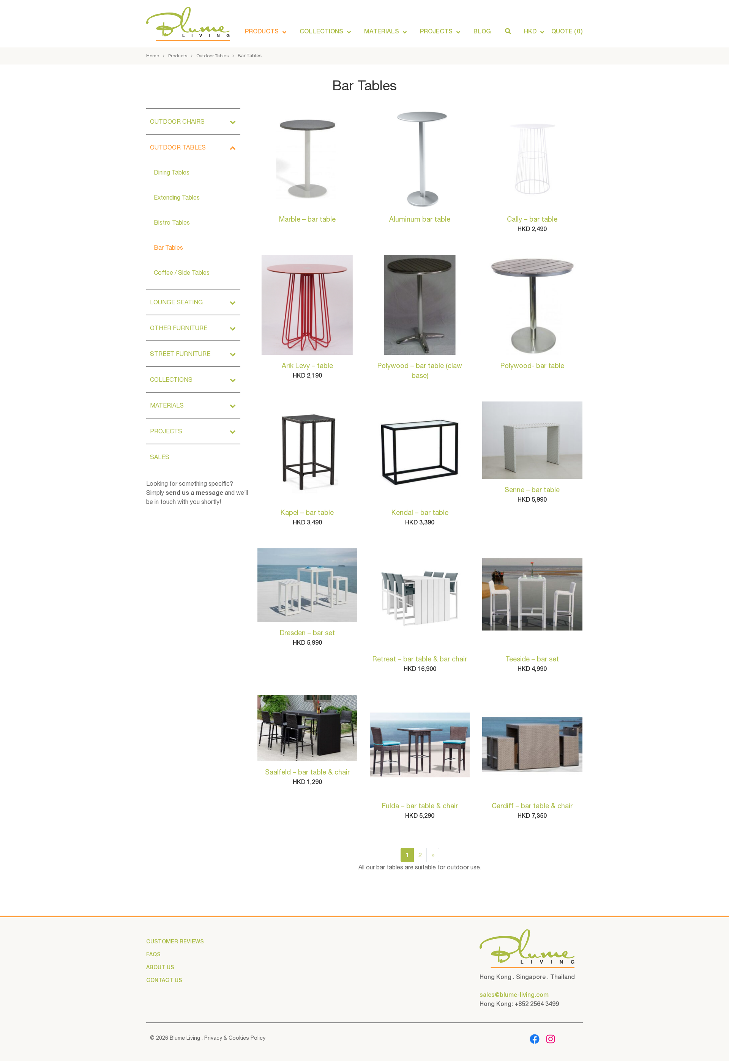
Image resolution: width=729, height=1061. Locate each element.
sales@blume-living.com (514, 994)
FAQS (153, 954)
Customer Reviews (175, 941)
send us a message (194, 492)
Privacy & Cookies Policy (234, 1038)
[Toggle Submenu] (232, 121)
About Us (160, 967)
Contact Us (164, 980)
